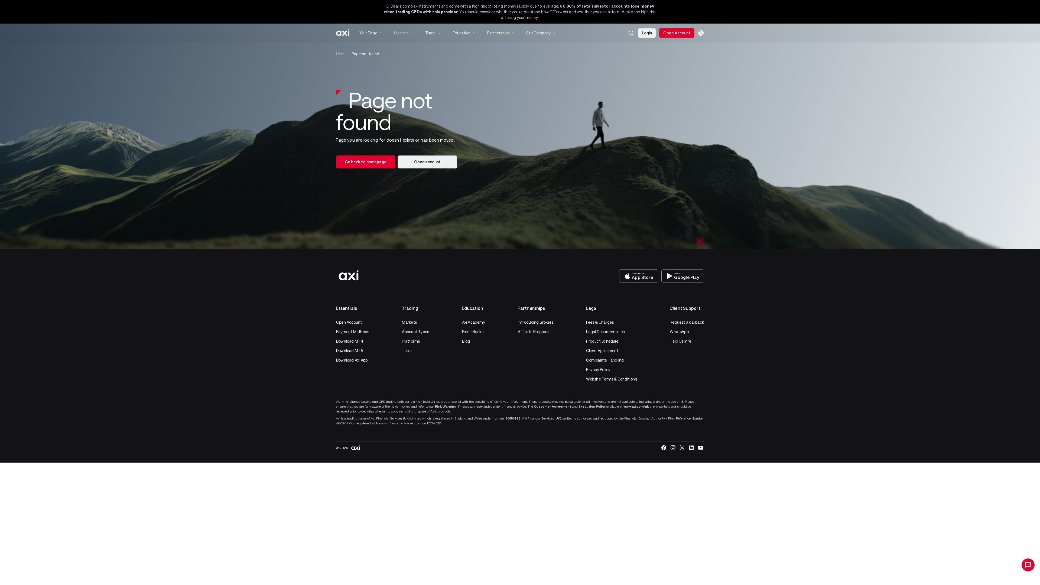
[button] (631, 33)
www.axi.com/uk (636, 406)
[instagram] (673, 447)
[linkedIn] (691, 447)
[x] (682, 447)
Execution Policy (592, 406)
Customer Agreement (552, 406)
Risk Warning (445, 406)
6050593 (513, 418)
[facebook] (663, 447)
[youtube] (700, 447)
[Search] (631, 33)
